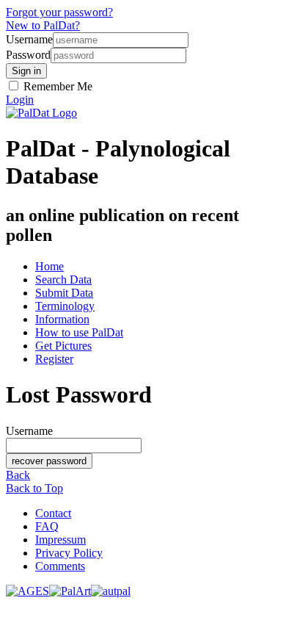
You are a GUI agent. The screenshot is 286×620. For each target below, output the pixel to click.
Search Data (63, 279)
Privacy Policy (69, 553)
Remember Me (56, 86)
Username (29, 39)
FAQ (47, 526)
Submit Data (64, 292)
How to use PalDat (79, 332)
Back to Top (34, 488)
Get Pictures (63, 345)
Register (54, 359)
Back (18, 475)
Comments (60, 566)
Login (20, 99)
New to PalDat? (43, 25)
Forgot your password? (59, 12)
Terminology (65, 306)
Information (62, 319)
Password (28, 54)
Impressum (60, 539)
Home (49, 266)
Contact (53, 513)
